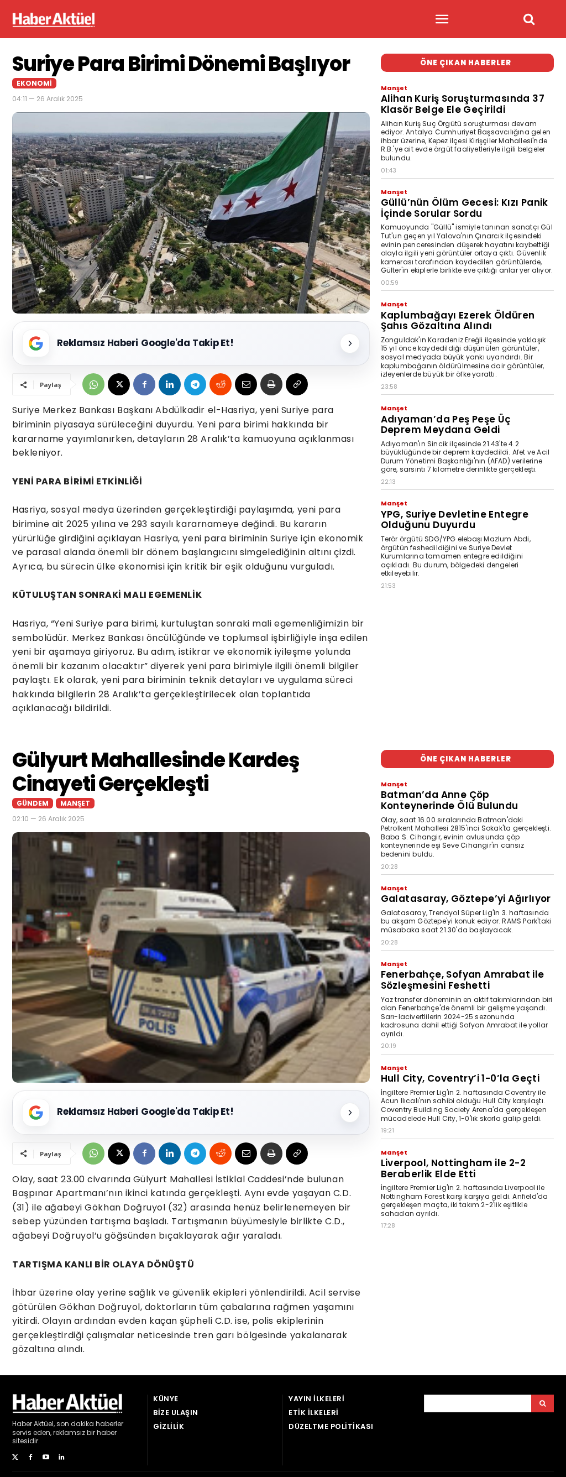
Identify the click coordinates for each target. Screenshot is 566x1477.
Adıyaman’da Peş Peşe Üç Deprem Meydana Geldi (446, 425)
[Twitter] (15, 1458)
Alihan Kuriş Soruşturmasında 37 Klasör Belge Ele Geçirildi (462, 104)
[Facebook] (144, 384)
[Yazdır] (271, 384)
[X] (119, 384)
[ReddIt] (220, 384)
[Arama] (542, 1403)
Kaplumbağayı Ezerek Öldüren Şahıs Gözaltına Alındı (458, 321)
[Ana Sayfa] (53, 20)
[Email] (246, 384)
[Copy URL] (297, 384)
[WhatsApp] (93, 384)
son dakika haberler (89, 1423)
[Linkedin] (170, 384)
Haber (22, 1423)
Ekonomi (34, 83)
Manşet (394, 87)
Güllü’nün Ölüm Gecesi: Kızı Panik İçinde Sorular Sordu (464, 208)
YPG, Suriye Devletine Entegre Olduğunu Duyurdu (455, 520)
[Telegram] (195, 384)
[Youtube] (46, 1458)
